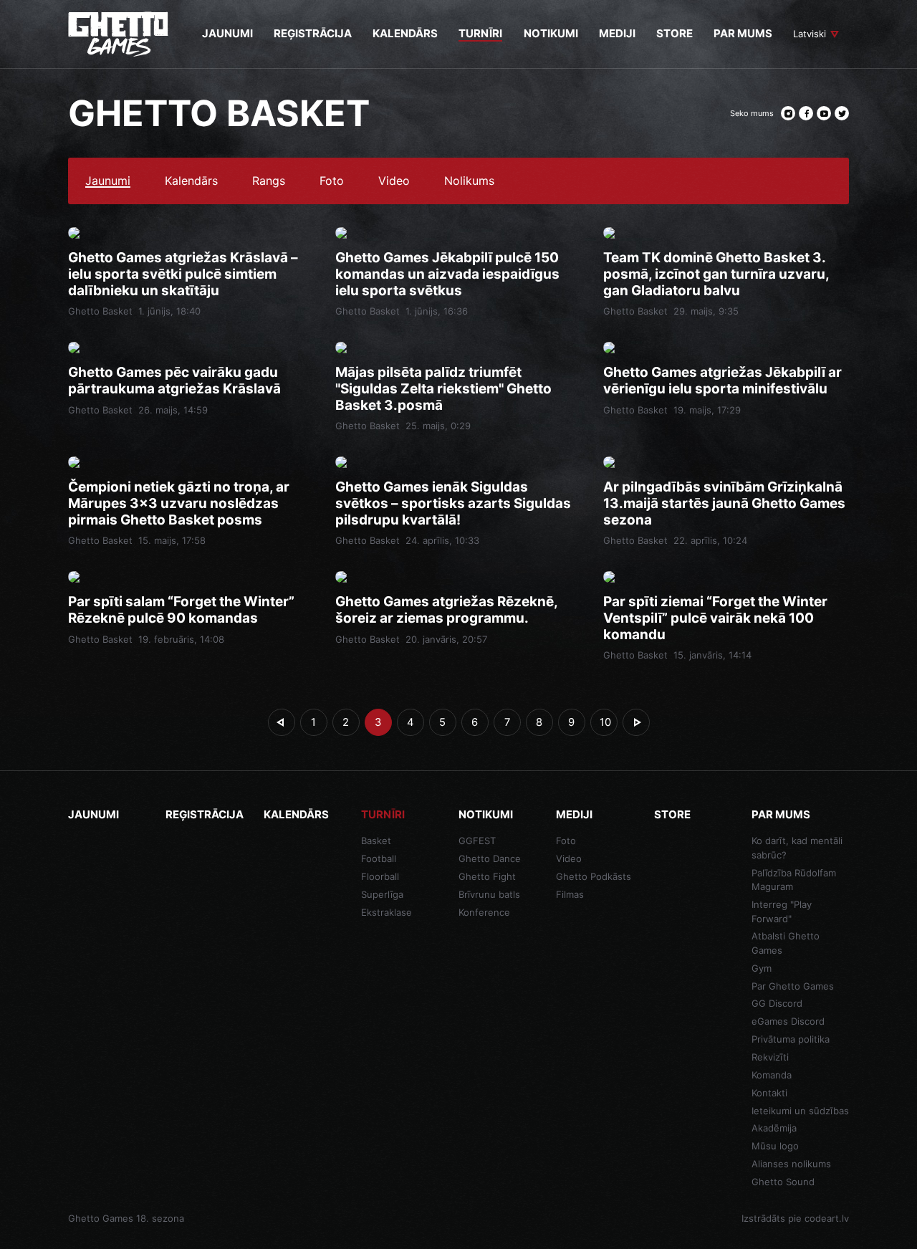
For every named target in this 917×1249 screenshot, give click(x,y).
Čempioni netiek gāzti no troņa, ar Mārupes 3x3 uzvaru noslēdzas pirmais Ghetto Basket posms (178, 503)
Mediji (574, 814)
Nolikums (469, 181)
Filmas (570, 894)
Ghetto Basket (100, 311)
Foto (332, 181)
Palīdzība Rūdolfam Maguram (794, 880)
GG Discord (777, 1003)
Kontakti (769, 1093)
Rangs (268, 181)
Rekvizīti (770, 1057)
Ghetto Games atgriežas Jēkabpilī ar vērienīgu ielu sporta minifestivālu (722, 381)
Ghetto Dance (489, 858)
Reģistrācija (204, 814)
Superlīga (382, 894)
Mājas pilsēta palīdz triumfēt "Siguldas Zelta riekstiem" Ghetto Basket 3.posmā (443, 389)
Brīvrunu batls (489, 894)
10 (605, 722)
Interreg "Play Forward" (782, 911)
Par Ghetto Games (793, 986)
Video (394, 181)
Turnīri (383, 814)
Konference (484, 912)
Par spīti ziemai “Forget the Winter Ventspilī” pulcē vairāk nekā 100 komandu (715, 618)
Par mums (781, 814)
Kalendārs (191, 181)
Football (378, 858)
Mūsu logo (775, 1146)
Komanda (772, 1075)
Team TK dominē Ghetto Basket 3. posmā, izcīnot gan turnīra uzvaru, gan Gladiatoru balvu (716, 274)
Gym (762, 968)
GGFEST (477, 840)
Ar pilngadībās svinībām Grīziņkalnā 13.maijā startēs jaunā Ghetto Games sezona (724, 503)
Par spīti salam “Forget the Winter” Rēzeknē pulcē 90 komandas (181, 610)
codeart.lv (827, 1218)
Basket (376, 840)
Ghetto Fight (487, 876)
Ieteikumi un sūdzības (800, 1110)
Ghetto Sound (783, 1181)
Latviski (809, 33)
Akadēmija (774, 1128)
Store (672, 814)
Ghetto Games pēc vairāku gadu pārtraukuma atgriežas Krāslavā (174, 381)
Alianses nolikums (791, 1163)
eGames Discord (788, 1021)
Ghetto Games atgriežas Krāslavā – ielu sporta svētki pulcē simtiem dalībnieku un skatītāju (183, 274)
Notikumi (485, 814)
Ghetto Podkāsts (593, 876)
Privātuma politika (791, 1039)
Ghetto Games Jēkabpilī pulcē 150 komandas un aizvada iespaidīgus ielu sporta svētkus (447, 274)
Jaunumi (107, 181)
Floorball (380, 876)
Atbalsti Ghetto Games (786, 943)
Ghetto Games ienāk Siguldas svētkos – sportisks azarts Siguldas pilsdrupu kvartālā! (453, 503)
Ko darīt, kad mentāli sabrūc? (797, 848)
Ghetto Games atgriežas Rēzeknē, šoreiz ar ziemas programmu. (446, 610)
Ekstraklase (386, 912)
